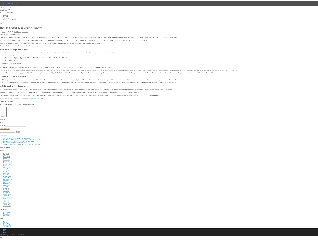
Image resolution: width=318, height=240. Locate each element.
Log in (5, 222)
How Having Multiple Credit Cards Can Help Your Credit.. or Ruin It (21, 139)
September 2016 (7, 166)
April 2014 (6, 201)
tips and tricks (36, 98)
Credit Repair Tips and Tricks (11, 3)
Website (2, 125)
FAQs (4, 5)
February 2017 (7, 158)
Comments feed (7, 225)
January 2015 (6, 195)
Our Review (6, 18)
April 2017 (6, 155)
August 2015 (6, 185)
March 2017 (6, 157)
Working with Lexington (9, 19)
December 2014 (7, 197)
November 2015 (7, 180)
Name (2, 119)
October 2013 (7, 206)
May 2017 (6, 154)
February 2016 (7, 176)
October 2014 (7, 200)
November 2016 (7, 163)
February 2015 (7, 194)
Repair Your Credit (8, 21)
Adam (3, 32)
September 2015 (7, 183)
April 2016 (6, 173)
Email (2, 122)
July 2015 (5, 186)
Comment (3, 116)
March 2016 (6, 174)
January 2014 (6, 204)
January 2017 (6, 160)
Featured (5, 15)
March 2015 (6, 192)
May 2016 (6, 171)
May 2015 (6, 189)
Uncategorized (7, 215)
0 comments (25, 32)
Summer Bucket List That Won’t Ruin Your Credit (16, 138)
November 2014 (7, 198)
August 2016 (6, 167)
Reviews (5, 16)
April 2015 (6, 191)
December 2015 (7, 179)
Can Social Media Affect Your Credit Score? (14, 142)
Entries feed (6, 223)
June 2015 (6, 188)
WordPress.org (7, 226)
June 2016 (6, 170)
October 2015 (7, 182)
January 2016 (6, 177)
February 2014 (7, 203)
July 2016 (5, 168)
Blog (4, 2)
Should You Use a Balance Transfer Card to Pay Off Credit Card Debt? (22, 144)
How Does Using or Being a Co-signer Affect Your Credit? (18, 141)
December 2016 (7, 161)
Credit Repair (17, 32)
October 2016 (7, 164)
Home (5, 229)
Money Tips (6, 214)
